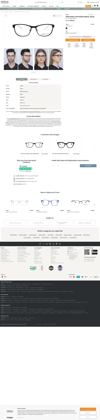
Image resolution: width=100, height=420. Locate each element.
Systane (16, 319)
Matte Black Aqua (24, 91)
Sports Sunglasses (25, 309)
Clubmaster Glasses (55, 298)
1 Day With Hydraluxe (63, 291)
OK (88, 409)
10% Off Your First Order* (22, 249)
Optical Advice (53, 257)
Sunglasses (22, 6)
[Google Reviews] (42, 270)
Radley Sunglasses (60, 312)
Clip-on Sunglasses (40, 309)
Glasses (14, 6)
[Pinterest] (56, 244)
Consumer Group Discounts (22, 257)
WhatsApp (71, 251)
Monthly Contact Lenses (16, 284)
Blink (12, 319)
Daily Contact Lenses (7, 284)
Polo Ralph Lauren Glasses (40, 302)
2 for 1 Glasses (36, 255)
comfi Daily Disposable (10, 291)
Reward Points (20, 258)
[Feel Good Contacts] (4, 2)
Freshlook (22, 289)
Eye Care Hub (53, 261)
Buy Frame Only (88, 40)
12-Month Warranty (86, 8)
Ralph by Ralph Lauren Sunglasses (76, 312)
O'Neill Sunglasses (52, 312)
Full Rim (21, 100)
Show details (20, 417)
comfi (6, 289)
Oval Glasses (26, 298)
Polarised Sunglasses (17, 309)
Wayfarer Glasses (47, 298)
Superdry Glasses (32, 302)
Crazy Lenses (27, 287)
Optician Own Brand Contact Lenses (57, 262)
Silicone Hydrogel (40, 287)
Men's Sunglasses (8, 307)
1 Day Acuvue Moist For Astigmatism (49, 291)
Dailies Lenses (14, 289)
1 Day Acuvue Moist (39, 291)
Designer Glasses (68, 235)
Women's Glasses (14, 296)
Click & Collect (53, 252)
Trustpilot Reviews (4, 249)
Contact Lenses (6, 6)
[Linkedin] (53, 244)
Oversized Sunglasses (49, 309)
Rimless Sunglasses (32, 309)
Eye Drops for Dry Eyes (38, 261)
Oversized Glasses (45, 300)
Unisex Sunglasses (24, 307)
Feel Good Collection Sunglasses (10, 312)
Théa (10, 319)
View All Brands (41, 289)
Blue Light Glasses (23, 235)
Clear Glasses (50, 235)
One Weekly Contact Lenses (26, 284)
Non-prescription (42, 108)
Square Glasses (54, 237)
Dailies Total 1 (23, 291)
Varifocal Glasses (77, 235)
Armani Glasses (72, 237)
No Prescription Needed (5, 255)
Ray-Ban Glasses (33, 235)
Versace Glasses (63, 237)
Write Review (88, 165)
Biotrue (36, 289)
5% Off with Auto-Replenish (22, 252)
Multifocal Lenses (19, 285)
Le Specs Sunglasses (28, 312)
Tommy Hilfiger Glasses (50, 302)
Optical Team (53, 258)
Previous (53, 165)
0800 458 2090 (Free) (73, 249)
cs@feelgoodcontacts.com (74, 253)
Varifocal (26, 108)
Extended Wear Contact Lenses (48, 284)
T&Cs (35, 324)
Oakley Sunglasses (36, 312)
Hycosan (6, 319)
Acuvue (9, 289)
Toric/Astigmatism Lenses (10, 285)
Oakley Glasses (41, 235)
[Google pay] (94, 254)
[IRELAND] (5, 277)
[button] (5, 205)
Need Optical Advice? (94, 2)
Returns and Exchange (55, 254)
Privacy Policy (39, 324)
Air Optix (27, 289)
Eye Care (51, 6)
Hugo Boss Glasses (70, 302)
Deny (88, 416)
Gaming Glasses (45, 237)
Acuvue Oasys (17, 291)
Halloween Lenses (33, 287)
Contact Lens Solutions (38, 262)
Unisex (21, 88)
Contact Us (53, 249)
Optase (20, 319)
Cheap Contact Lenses (10, 287)
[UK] (2, 277)
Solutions (44, 6)
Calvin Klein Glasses (78, 302)
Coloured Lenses (25, 285)
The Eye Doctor (28, 319)
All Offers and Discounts (22, 261)
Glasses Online (13, 235)
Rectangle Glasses (40, 298)
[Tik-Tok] (60, 244)
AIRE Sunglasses (67, 312)
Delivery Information (54, 251)
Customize (87, 413)
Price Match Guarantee (22, 251)
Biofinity (19, 289)
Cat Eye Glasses (27, 237)
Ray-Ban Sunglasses (20, 312)
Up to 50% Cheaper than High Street (7, 261)
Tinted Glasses (36, 237)
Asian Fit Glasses (65, 300)
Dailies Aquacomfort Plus (31, 291)
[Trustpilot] (33, 270)
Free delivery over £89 (13, 8)
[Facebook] (40, 244)
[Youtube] (50, 244)
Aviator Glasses (7, 298)
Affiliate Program (53, 324)
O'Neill (21, 85)
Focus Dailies (32, 289)
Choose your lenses (73, 40)
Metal (21, 94)
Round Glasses (20, 298)
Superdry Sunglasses (44, 312)
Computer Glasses (17, 300)
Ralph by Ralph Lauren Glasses (60, 302)
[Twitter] (43, 244)
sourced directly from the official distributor (30, 111)
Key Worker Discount (21, 255)
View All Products (71, 291)
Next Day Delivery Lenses (19, 287)
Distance (22, 108)
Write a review (73, 18)
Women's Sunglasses (16, 307)
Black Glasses (59, 235)
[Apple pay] (94, 251)
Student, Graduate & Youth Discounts (24, 254)
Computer (35, 108)
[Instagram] (46, 244)
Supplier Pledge (3, 258)
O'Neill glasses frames (14, 118)
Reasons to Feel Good (5, 251)
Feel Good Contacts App (5, 252)
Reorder (88, 6)
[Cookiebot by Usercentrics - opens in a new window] (10, 418)
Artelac (23, 319)
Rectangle (22, 97)
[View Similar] (91, 14)
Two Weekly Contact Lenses (36, 284)
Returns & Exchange (91, 46)
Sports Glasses (37, 300)
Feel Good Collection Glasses (10, 302)
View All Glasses (72, 300)
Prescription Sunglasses (33, 6)
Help (57, 6)
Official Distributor (4, 254)
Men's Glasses (86, 235)
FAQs (52, 255)
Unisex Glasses (21, 296)
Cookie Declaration (46, 324)
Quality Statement (4, 257)
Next (58, 165)
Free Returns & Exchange (37, 8)
